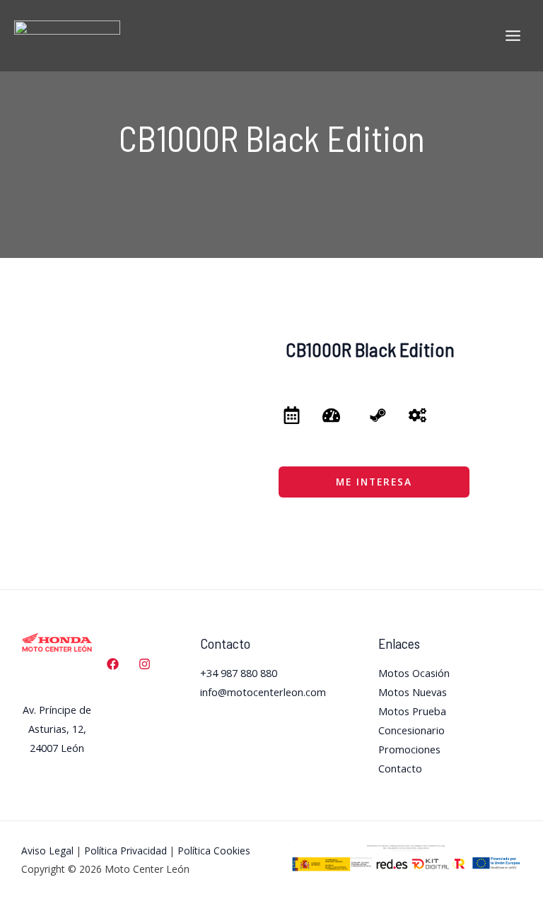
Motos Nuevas (412, 692)
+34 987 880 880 (238, 673)
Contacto (400, 768)
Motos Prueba (412, 711)
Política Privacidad (125, 850)
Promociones (409, 749)
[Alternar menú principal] (513, 36)
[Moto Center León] (67, 35)
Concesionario (411, 730)
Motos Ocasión (414, 673)
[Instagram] (145, 664)
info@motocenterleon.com (263, 692)
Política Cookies (213, 850)
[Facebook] (113, 664)
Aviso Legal (47, 850)
